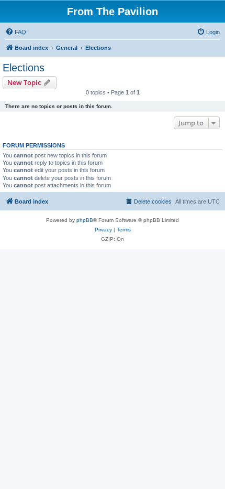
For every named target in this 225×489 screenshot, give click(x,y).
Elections (23, 67)
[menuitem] (15, 32)
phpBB (84, 220)
